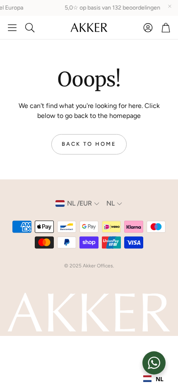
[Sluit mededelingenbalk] (170, 6)
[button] (12, 27)
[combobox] (153, 378)
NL (160, 379)
